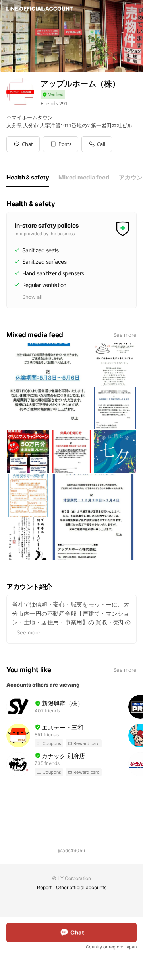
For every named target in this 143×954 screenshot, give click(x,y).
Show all (32, 297)
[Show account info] (53, 94)
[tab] (27, 177)
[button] (60, 144)
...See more (26, 632)
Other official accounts (81, 887)
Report (44, 887)
